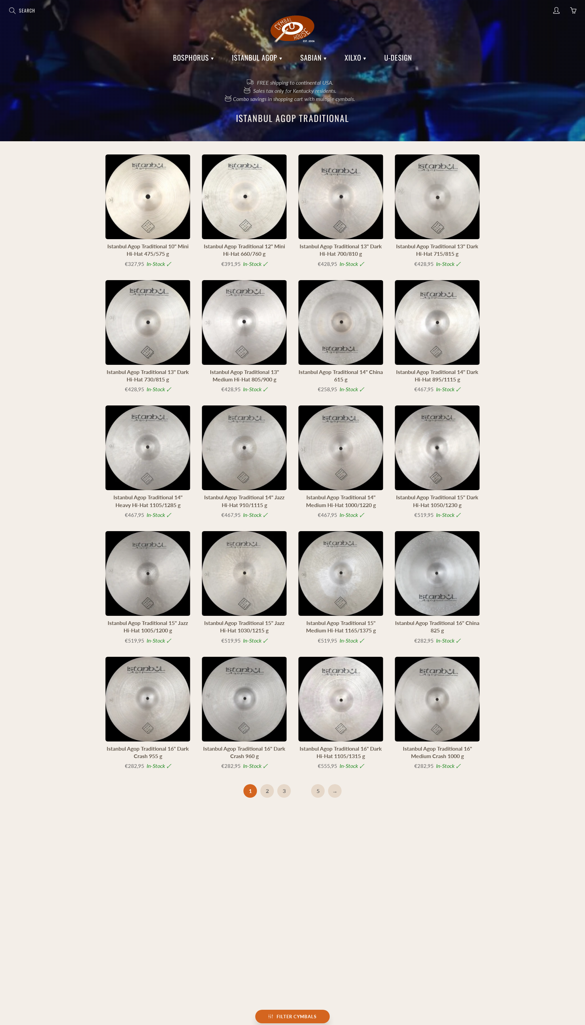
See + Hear (148, 196)
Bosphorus (192, 57)
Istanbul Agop (255, 57)
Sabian (312, 57)
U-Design (398, 57)
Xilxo (354, 57)
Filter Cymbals (297, 1016)
